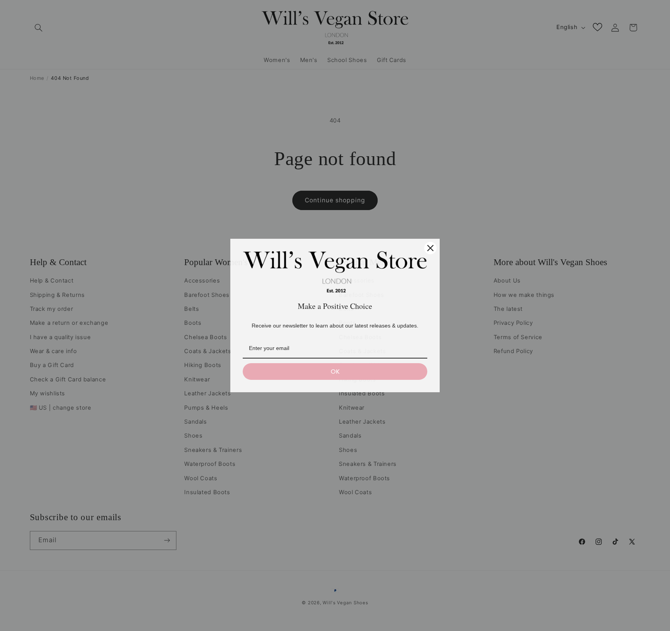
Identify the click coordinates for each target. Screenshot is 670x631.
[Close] (430, 248)
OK (335, 371)
